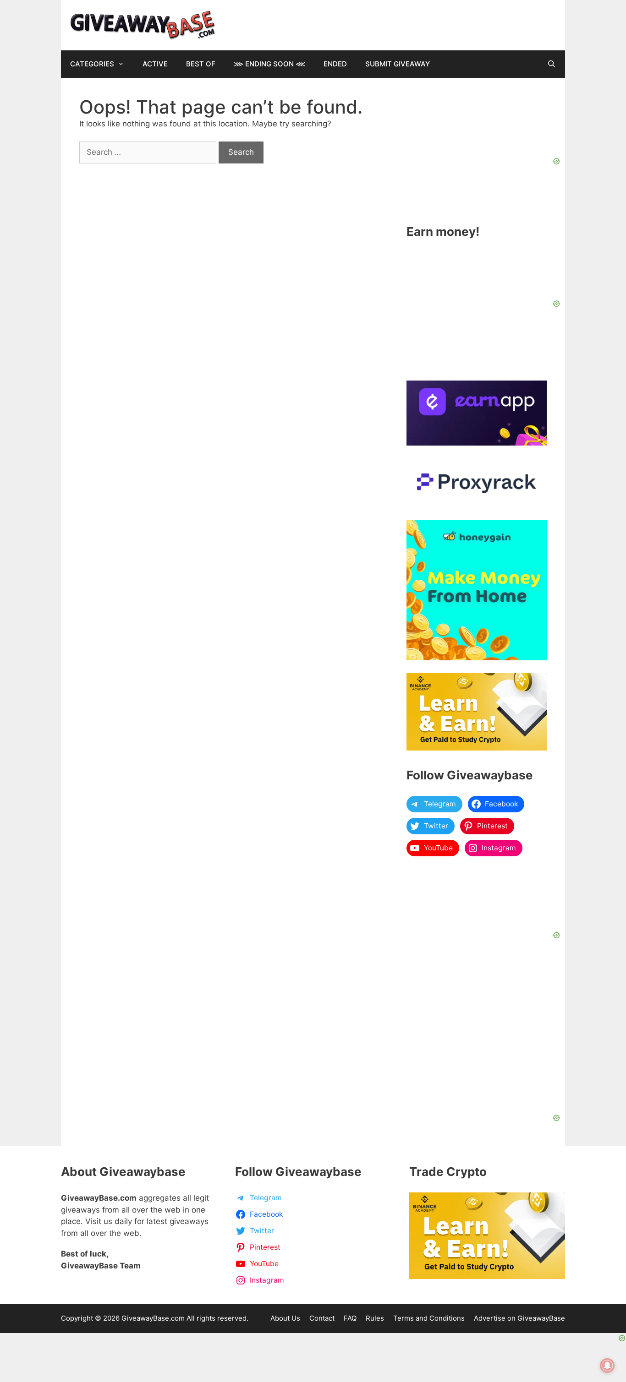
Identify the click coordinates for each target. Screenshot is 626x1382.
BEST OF (200, 64)
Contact (322, 1318)
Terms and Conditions (429, 1318)
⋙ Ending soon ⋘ (269, 64)
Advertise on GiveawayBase (519, 1318)
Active (155, 64)
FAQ (350, 1318)
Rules (375, 1318)
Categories (92, 64)
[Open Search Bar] (551, 64)
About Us (285, 1318)
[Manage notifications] (607, 1365)
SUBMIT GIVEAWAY (397, 64)
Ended (335, 64)
